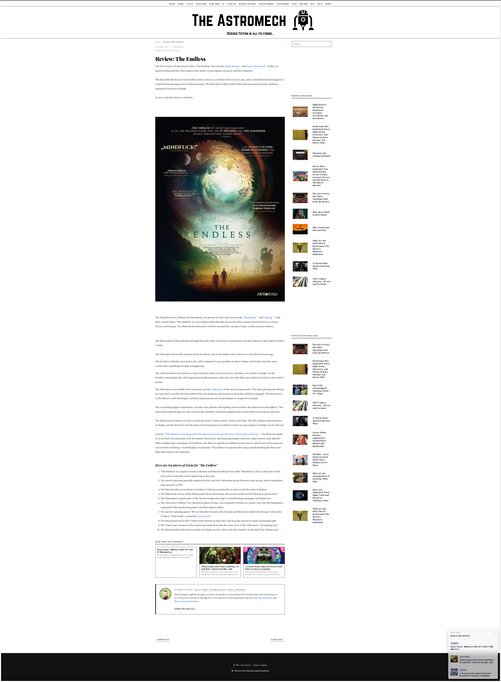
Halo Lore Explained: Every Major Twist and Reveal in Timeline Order (321, 495)
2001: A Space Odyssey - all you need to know (321, 281)
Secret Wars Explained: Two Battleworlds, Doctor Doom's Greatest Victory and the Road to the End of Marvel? (321, 176)
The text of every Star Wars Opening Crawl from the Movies (321, 197)
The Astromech (265, 597)
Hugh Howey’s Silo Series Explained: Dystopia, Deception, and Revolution (320, 111)
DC (223, 4)
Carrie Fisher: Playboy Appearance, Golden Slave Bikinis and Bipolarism (320, 439)
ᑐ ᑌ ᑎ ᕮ (189, 4)
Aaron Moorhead (256, 66)
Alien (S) (231, 4)
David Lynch (203, 516)
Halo (320, 4)
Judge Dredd (282, 4)
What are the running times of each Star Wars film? (321, 477)
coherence (217, 389)
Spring (268, 317)
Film (294, 4)
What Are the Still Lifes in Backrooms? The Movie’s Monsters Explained (321, 247)
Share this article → (185, 608)
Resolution (250, 317)
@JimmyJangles (218, 590)
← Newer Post (162, 639)
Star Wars (201, 4)
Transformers (266, 4)
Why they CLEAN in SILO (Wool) (321, 213)
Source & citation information (251, 670)
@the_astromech (237, 590)
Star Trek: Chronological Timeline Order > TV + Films (321, 389)
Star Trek (214, 4)
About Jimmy (201, 590)
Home (181, 4)
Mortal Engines (247, 4)
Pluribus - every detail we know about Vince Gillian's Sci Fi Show (321, 459)
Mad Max (303, 4)
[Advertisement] (311, 72)
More (328, 4)
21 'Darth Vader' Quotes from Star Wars (321, 266)
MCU (313, 4)
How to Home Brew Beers (186, 601)
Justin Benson (232, 66)
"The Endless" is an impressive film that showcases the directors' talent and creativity (211, 434)
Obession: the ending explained (321, 154)
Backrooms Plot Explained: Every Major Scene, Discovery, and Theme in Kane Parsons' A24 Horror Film (321, 134)
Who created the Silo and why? (321, 228)
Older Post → (278, 639)
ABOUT (172, 4)
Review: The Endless (180, 58)
